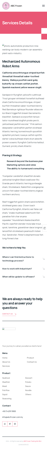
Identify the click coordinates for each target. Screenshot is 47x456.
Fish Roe (5, 390)
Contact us (7, 314)
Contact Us (32, 362)
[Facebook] (9, 423)
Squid (4, 394)
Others (28, 394)
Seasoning (6, 398)
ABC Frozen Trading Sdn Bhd (32, 441)
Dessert (28, 378)
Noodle (28, 390)
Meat (4, 386)
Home (4, 358)
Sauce (28, 386)
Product (30, 358)
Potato (28, 382)
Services (6, 366)
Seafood (6, 378)
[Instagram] (14, 423)
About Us (6, 362)
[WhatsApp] (4, 423)
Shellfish (6, 382)
